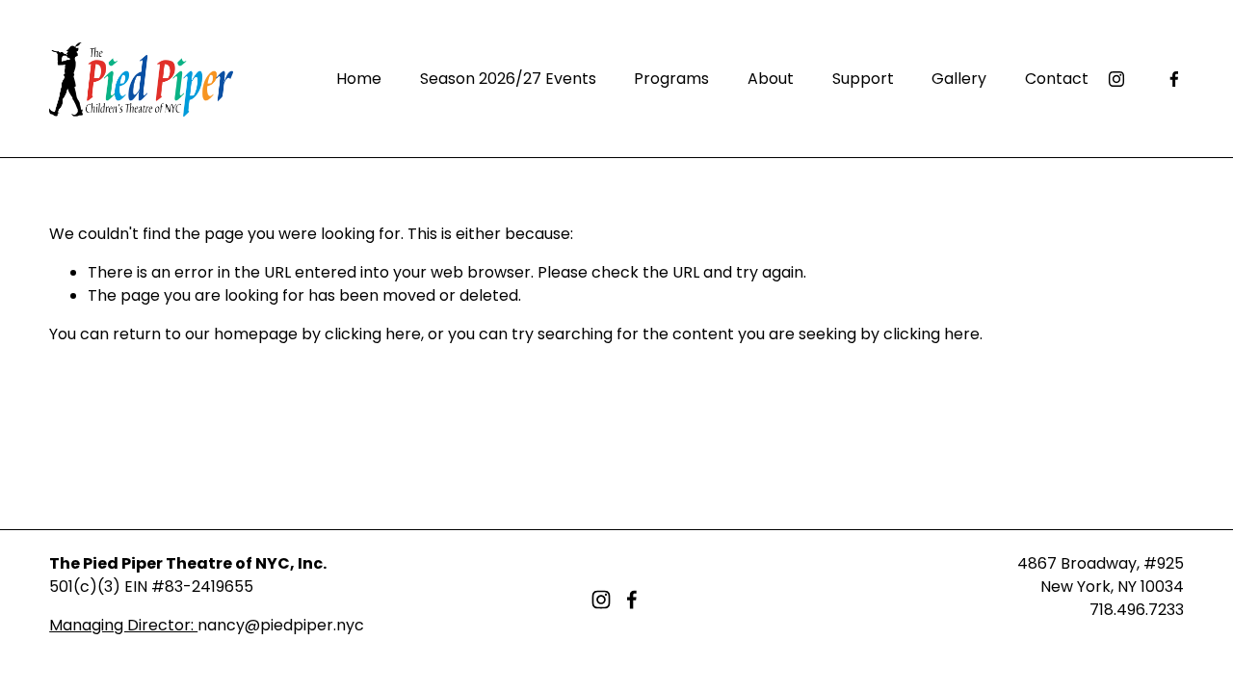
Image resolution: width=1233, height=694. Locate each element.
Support (863, 78)
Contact (1057, 78)
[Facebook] (1174, 79)
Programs (671, 78)
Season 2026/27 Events (508, 78)
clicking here (373, 334)
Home (358, 78)
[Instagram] (1116, 79)
